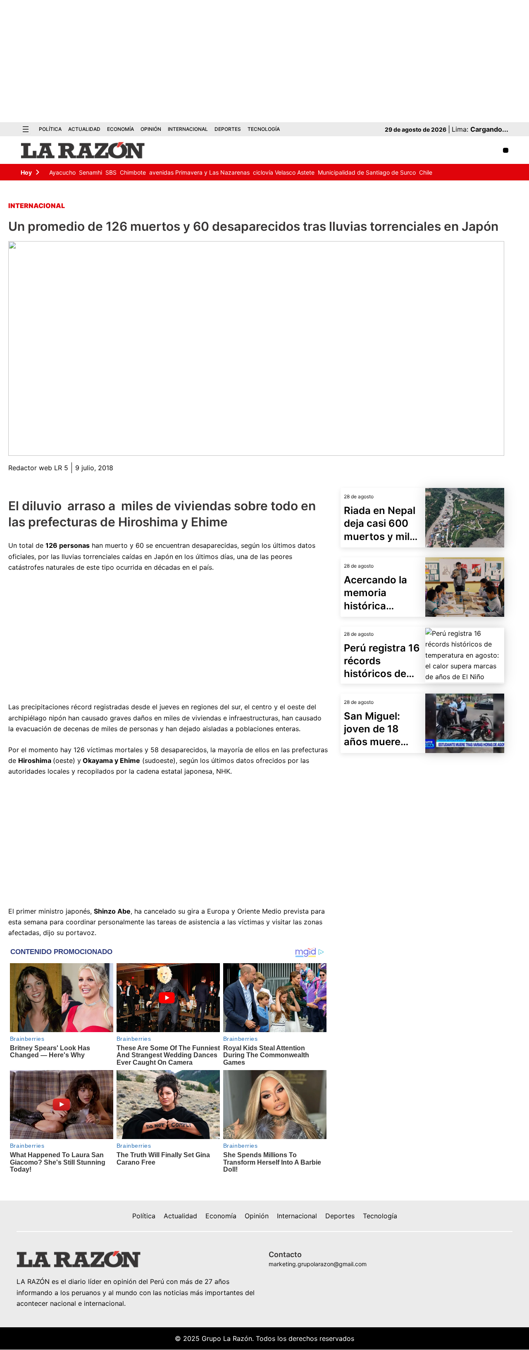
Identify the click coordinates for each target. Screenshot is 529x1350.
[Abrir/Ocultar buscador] (505, 150)
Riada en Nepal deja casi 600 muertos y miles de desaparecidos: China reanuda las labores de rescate (382, 523)
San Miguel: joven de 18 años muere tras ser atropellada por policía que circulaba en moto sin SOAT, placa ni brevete (382, 729)
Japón (162, 556)
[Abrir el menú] (26, 129)
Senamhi (90, 172)
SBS (111, 172)
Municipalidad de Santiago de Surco (367, 172)
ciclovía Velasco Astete (284, 172)
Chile (425, 172)
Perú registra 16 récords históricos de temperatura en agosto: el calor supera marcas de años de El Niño (382, 661)
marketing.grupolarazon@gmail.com (318, 1263)
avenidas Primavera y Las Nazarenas (199, 172)
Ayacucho (62, 172)
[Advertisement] (264, 61)
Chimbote (133, 172)
